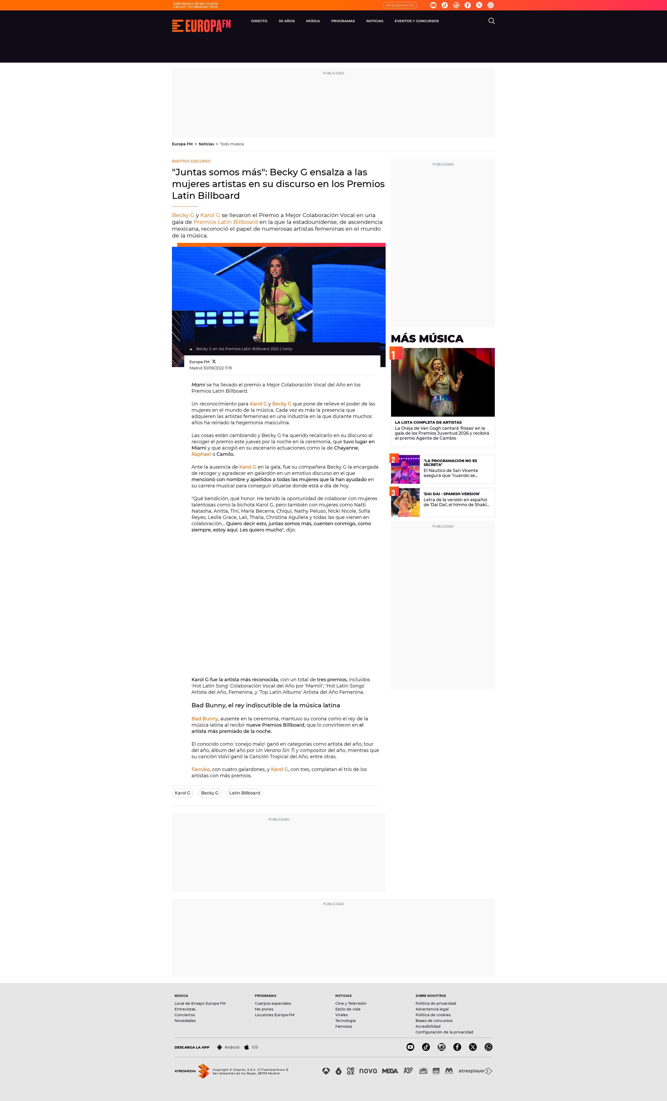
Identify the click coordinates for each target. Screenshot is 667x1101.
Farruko (201, 769)
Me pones (264, 1009)
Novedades (185, 1020)
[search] (492, 21)
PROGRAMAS (343, 21)
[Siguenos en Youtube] (433, 5)
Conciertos (185, 1015)
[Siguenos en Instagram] (456, 5)
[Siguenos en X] (473, 1049)
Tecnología (345, 1020)
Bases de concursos (434, 1020)
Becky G (183, 215)
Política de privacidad (436, 1003)
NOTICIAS (374, 21)
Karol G (210, 215)
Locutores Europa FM (274, 1015)
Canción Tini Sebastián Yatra (195, 7)
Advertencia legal (432, 1009)
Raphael (201, 454)
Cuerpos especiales (273, 1003)
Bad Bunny (205, 719)
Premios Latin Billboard (226, 222)
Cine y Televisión (351, 1003)
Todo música (232, 144)
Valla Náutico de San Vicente (195, 3)
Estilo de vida (347, 1009)
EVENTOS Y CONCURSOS (417, 21)
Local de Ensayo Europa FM (200, 1003)
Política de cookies (433, 1015)
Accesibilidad (428, 1026)
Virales (341, 1015)
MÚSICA (313, 21)
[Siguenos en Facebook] (468, 5)
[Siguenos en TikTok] (426, 1049)
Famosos (343, 1026)
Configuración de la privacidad (444, 1032)
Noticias (207, 144)
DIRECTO (259, 21)
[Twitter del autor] (214, 362)
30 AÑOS (287, 21)
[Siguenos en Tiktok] (445, 5)
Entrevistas (185, 1009)
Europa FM (183, 144)
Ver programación (400, 5)
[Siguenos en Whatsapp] (490, 5)
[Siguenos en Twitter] (479, 5)
